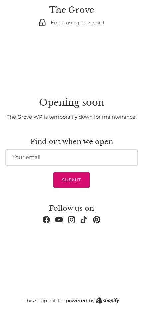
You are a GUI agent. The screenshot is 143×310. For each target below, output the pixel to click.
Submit (71, 179)
